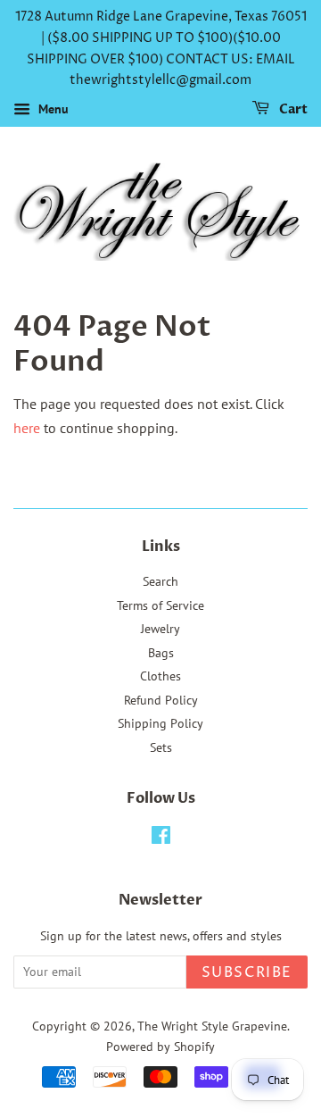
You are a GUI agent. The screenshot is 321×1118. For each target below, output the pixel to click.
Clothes (160, 676)
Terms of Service (160, 605)
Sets (161, 747)
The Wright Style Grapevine (212, 1026)
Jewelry (160, 629)
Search (160, 581)
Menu (52, 109)
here (26, 428)
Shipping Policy (160, 723)
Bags (161, 653)
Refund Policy (161, 700)
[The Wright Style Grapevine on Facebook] (161, 838)
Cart (292, 109)
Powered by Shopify (160, 1047)
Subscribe (247, 972)
